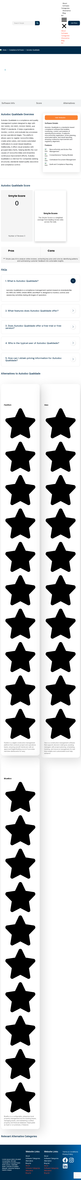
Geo (46, 405)
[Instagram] (71, 1160)
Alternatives (69, 103)
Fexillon (7, 405)
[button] (64, 23)
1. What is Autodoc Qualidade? (21, 281)
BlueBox (8, 778)
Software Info (8, 103)
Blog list (28, 1163)
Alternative (67, 11)
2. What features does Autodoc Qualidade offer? (32, 311)
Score (39, 103)
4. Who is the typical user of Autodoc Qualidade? (32, 343)
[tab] (40, 281)
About (65, 3)
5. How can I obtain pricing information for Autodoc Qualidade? (33, 359)
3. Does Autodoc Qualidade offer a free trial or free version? (33, 327)
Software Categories (33, 1158)
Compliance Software (16, 50)
